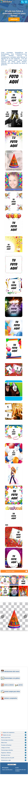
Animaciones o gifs (6, 760)
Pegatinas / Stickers (6, 752)
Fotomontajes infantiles (7, 750)
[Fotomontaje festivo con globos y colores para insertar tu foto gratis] (13, 149)
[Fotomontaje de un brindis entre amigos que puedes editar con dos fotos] (13, 421)
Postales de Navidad (6, 745)
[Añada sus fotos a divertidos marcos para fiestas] (14, 585)
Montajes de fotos (5, 755)
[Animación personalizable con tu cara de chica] (13, 484)
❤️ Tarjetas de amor (6, 735)
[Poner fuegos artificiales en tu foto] (13, 86)
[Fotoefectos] (8, 1)
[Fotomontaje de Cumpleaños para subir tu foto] (13, 546)
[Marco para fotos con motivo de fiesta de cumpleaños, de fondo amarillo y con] (13, 254)
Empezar (14, 19)
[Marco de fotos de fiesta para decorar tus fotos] (13, 295)
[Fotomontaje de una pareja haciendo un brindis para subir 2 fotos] (13, 128)
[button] (25, 616)
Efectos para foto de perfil (7, 757)
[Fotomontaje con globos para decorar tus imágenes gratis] (13, 337)
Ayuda (17, 767)
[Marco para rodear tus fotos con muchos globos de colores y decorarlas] (13, 504)
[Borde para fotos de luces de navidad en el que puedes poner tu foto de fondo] (13, 275)
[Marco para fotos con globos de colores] (13, 358)
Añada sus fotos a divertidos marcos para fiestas (14, 13)
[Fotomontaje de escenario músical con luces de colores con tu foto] (13, 316)
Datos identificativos (7, 769)
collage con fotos (5, 747)
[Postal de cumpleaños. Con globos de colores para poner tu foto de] (13, 233)
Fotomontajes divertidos (7, 740)
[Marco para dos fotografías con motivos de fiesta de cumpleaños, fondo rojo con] (13, 379)
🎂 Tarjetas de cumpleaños (7, 732)
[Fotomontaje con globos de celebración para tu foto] (13, 463)
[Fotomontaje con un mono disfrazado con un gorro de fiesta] (13, 400)
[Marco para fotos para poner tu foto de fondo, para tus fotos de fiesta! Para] (13, 567)
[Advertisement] (14, 37)
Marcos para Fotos (5, 737)
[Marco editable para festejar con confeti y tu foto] (13, 212)
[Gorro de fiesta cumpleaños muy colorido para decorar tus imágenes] (13, 170)
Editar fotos (4, 742)
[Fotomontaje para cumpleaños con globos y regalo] (13, 107)
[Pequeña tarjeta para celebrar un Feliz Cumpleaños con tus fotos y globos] (13, 191)
